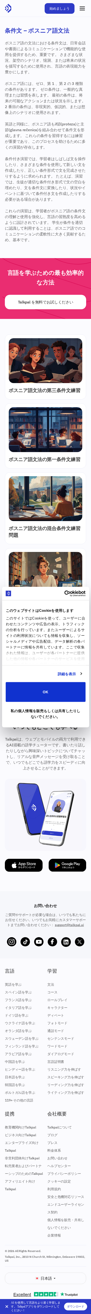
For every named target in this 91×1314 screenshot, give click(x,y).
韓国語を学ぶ (15, 1085)
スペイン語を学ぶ (18, 992)
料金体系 (54, 1150)
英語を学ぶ (13, 984)
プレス (52, 1143)
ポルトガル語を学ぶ (20, 1092)
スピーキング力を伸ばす (65, 1077)
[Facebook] (52, 942)
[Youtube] (39, 942)
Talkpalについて (59, 1127)
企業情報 (54, 1235)
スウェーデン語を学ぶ (21, 1038)
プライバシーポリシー (64, 1173)
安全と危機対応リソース (65, 1197)
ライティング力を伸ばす (65, 1092)
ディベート (55, 1015)
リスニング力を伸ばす (64, 1069)
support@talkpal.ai (69, 925)
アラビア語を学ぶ (18, 1054)
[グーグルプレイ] (67, 865)
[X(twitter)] (79, 942)
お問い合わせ (57, 1158)
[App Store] (24, 865)
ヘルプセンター (59, 1166)
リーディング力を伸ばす (65, 1085)
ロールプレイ (57, 1000)
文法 (50, 984)
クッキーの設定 (59, 1181)
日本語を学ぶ (15, 1077)
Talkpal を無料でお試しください (45, 302)
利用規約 (54, 1189)
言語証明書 (55, 1061)
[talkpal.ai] (8, 8)
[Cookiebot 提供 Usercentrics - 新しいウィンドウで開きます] (64, 593)
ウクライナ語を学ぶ (20, 1023)
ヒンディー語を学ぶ (20, 1069)
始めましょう (60, 8)
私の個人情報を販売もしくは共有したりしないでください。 (45, 713)
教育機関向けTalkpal (20, 1127)
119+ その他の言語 (19, 1100)
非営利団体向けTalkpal (22, 1158)
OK (45, 692)
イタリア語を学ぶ (18, 1007)
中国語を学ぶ (15, 1061)
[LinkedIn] (66, 942)
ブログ (52, 1135)
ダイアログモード (60, 1054)
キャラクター (57, 1007)
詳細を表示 (67, 674)
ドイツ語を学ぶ (16, 1015)
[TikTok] (25, 942)
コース (52, 992)
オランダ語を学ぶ (18, 1031)
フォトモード (57, 1023)
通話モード (55, 1031)
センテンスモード (60, 1038)
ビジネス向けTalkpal (20, 1135)
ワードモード (57, 1046)
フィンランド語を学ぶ (21, 1046)
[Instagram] (12, 942)
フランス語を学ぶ (18, 1000)
